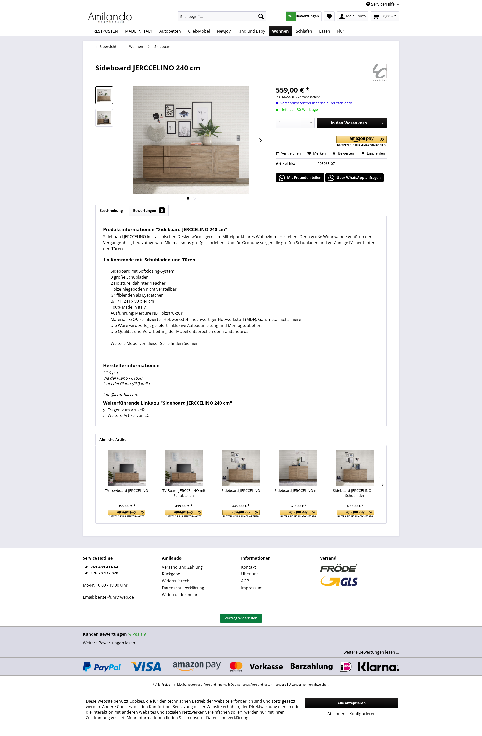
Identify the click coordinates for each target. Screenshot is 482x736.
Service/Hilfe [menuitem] (383, 4)
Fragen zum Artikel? (126, 410)
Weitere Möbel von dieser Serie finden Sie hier (154, 343)
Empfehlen (375, 153)
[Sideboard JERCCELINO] (241, 468)
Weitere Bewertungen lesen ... (111, 643)
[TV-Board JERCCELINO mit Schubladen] (184, 468)
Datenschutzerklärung (183, 588)
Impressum (252, 588)
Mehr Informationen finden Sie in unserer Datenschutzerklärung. (188, 717)
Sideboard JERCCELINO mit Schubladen (355, 493)
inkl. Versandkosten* (305, 97)
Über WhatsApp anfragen (358, 177)
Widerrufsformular (180, 594)
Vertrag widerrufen (241, 618)
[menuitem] (222, 16)
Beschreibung (111, 210)
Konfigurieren (362, 713)
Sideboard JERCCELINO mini (298, 490)
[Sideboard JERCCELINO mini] (298, 468)
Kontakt (248, 567)
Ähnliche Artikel (113, 439)
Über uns (250, 574)
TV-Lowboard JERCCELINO (126, 490)
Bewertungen (148, 210)
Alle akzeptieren (351, 703)
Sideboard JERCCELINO (241, 490)
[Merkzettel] (329, 16)
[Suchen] (261, 16)
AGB (245, 581)
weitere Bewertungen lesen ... (371, 652)
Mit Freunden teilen (303, 177)
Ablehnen (336, 713)
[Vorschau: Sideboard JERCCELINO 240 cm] (104, 95)
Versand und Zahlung (182, 567)
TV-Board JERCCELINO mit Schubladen (183, 493)
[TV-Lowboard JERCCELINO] (127, 468)
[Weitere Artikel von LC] (380, 72)
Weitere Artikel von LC (128, 415)
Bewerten (346, 153)
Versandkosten (261, 684)
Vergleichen (290, 153)
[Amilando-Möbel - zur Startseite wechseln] (110, 17)
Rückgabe (171, 574)
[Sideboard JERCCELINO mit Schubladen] (355, 468)
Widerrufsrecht (176, 581)
